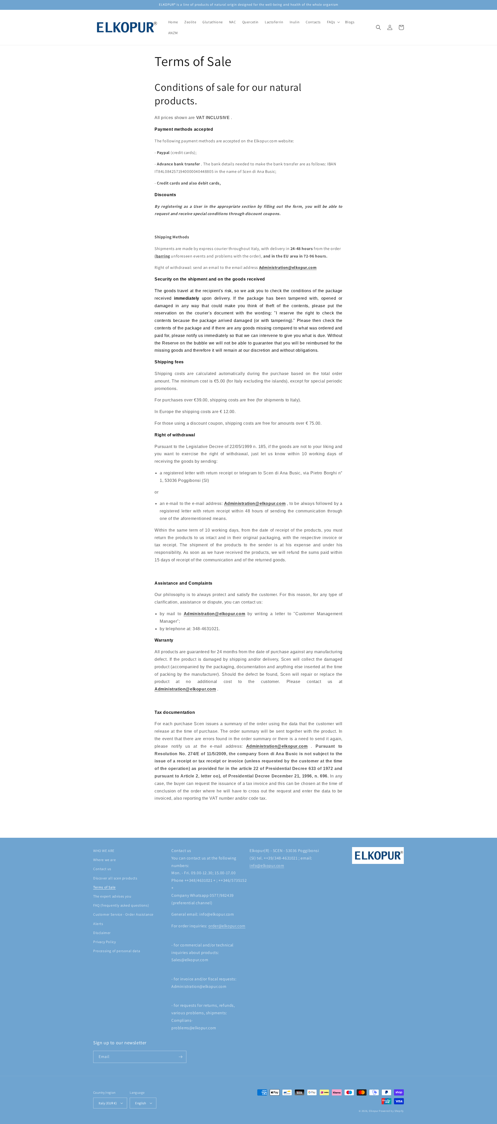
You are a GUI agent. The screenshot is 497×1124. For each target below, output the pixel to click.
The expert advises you (112, 896)
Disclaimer (102, 932)
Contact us (102, 868)
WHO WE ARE (103, 850)
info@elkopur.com (267, 865)
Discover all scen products (115, 878)
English (140, 1103)
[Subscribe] (180, 1057)
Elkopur (373, 1111)
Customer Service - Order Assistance (123, 914)
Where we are (104, 859)
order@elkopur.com (226, 926)
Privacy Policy (104, 941)
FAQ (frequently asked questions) (121, 905)
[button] (333, 22)
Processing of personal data (116, 951)
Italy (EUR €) (108, 1103)
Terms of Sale (104, 887)
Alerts (98, 923)
